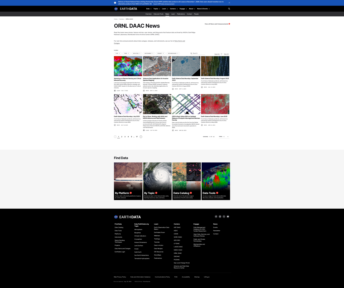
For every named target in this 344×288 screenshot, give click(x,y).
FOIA (175, 277)
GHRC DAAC (178, 237)
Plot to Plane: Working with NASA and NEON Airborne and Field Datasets (155, 117)
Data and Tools (158, 14)
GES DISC (177, 240)
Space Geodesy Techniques (120, 241)
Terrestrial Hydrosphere (141, 258)
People (196, 14)
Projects (117, 245)
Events (215, 227)
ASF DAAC (177, 227)
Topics (155, 9)
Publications (181, 14)
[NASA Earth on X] (224, 216)
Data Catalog (119, 227)
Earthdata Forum (159, 232)
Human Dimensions (140, 242)
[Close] (229, 3)
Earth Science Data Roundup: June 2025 (214, 116)
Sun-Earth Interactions (141, 255)
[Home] (128, 8)
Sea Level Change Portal (182, 263)
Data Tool (136, 53)
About (191, 9)
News (167, 14)
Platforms (118, 234)
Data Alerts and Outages (122, 248)
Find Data (118, 224)
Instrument (148, 53)
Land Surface (138, 245)
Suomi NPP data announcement (163, 4)
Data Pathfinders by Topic (141, 225)
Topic (125, 53)
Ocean (136, 249)
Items (220, 136)
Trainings (157, 239)
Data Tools (118, 230)
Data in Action (158, 245)
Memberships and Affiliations (199, 245)
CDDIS (176, 234)
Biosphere (137, 233)
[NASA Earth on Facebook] (216, 216)
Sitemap (197, 277)
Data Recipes (158, 248)
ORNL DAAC (178, 253)
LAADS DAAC (178, 247)
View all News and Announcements (217, 24)
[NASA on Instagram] (220, 216)
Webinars (157, 236)
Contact (189, 14)
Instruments (118, 237)
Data (148, 9)
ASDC (176, 230)
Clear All (226, 54)
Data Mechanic (172, 53)
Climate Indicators (140, 236)
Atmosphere (138, 229)
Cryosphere (138, 239)
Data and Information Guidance (140, 277)
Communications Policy (162, 277)
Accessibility (186, 277)
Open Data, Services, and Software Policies (202, 235)
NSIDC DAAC (178, 250)
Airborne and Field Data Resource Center (181, 267)
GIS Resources (158, 252)
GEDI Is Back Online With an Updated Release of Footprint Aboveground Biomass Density (186, 118)
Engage (182, 9)
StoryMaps (157, 255)
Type (116, 53)
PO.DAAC (177, 260)
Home (115, 19)
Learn (164, 9)
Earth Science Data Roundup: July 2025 (127, 116)
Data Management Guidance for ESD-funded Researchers (200, 229)
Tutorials (157, 242)
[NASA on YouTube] (227, 216)
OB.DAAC (177, 256)
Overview (148, 14)
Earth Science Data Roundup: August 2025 (215, 78)
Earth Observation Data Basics (161, 228)
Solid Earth (137, 252)
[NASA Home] (116, 9)
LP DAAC (177, 243)
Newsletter (216, 230)
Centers (173, 9)
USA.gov (207, 277)
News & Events (202, 9)
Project (159, 53)
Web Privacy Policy (120, 277)
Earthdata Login (120, 252)
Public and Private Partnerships (199, 240)
